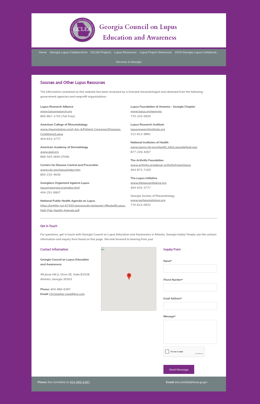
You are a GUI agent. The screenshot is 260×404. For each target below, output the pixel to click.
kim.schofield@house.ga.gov (191, 382)
